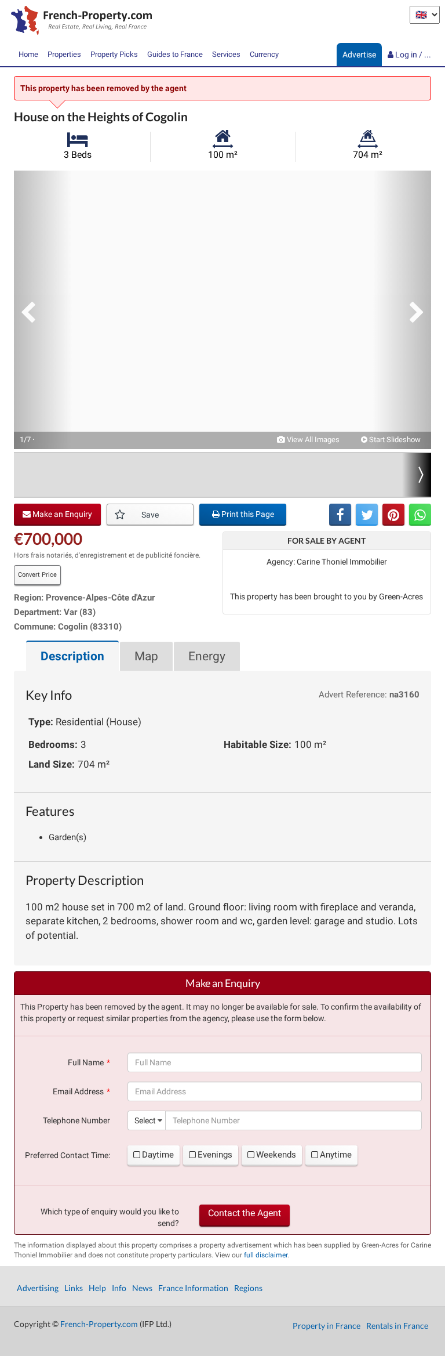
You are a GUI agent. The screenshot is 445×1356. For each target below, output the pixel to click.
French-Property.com (99, 1324)
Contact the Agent (244, 1212)
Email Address (78, 1091)
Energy (206, 656)
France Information (193, 1288)
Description (72, 656)
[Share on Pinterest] (393, 515)
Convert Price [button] (37, 574)
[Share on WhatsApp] (420, 515)
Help (97, 1288)
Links (73, 1288)
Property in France (326, 1325)
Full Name (86, 1062)
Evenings (215, 1154)
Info (119, 1288)
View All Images (312, 439)
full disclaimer (265, 1255)
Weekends (276, 1154)
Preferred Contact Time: (67, 1155)
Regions (248, 1288)
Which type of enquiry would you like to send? (110, 1217)
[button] (43, 310)
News (142, 1288)
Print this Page (247, 514)
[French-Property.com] (78, 21)
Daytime (158, 1154)
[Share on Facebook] (340, 515)
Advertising (38, 1288)
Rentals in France (397, 1325)
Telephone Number (76, 1120)
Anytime (336, 1154)
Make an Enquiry (61, 514)
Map (146, 656)
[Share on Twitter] (367, 515)
